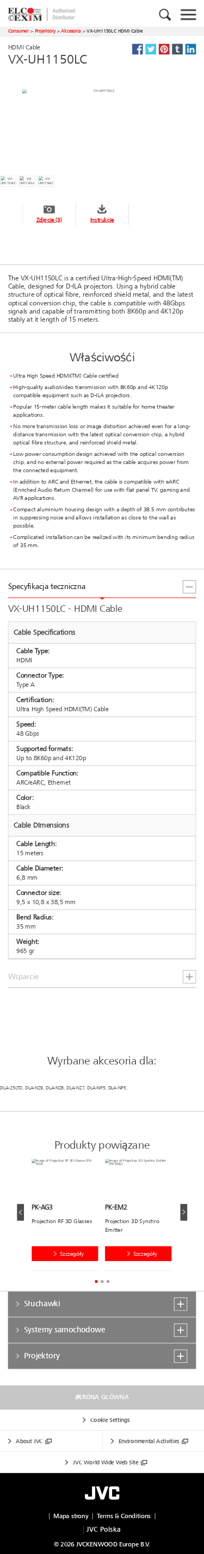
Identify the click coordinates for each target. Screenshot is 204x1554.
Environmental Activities (149, 1441)
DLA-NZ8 (55, 1088)
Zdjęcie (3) (49, 219)
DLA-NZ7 (75, 1088)
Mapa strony (70, 1516)
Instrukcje (102, 219)
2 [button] (102, 1281)
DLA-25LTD (11, 1088)
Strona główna (102, 1397)
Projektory (45, 31)
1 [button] (96, 1281)
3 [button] (108, 1281)
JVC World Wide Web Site (105, 1462)
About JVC (29, 1441)
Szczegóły (72, 1253)
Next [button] (183, 1212)
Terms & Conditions (124, 1516)
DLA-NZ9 (34, 1088)
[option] (68, 1216)
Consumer (18, 31)
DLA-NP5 (96, 1088)
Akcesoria (71, 31)
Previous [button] (20, 1212)
